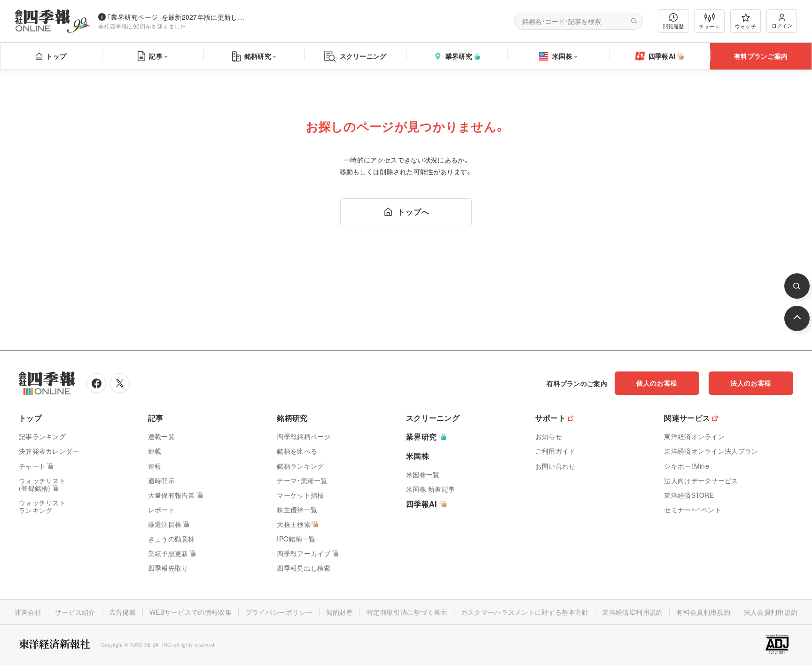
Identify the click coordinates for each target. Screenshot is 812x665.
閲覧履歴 (673, 26)
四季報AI (662, 56)
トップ (56, 56)
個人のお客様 (657, 382)
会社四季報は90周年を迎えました (142, 26)
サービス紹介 (75, 612)
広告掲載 (122, 612)
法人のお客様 (751, 382)
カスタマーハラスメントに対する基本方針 (525, 612)
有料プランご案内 (761, 56)
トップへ (413, 211)
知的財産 (339, 612)
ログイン (782, 25)
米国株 (562, 56)
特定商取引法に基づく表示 (407, 612)
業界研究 (458, 56)
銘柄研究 (257, 56)
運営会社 (28, 612)
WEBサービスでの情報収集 (190, 612)
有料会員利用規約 (703, 612)
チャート (709, 26)
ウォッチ (745, 26)
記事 (156, 56)
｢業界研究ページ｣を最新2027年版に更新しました (178, 17)
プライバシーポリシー (278, 612)
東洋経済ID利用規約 (632, 612)
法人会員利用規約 (770, 612)
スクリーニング (363, 56)
